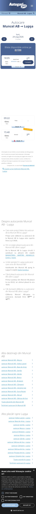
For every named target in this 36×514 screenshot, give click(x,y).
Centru (8, 258)
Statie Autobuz (23, 270)
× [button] (33, 470)
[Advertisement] (18, 92)
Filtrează (5, 13)
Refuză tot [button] (27, 505)
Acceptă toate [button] (10, 505)
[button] (18, 510)
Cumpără (28, 62)
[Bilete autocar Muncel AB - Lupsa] (18, 50)
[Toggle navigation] (32, 5)
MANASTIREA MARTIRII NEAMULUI (20, 255)
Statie (14, 258)
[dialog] (18, 491)
